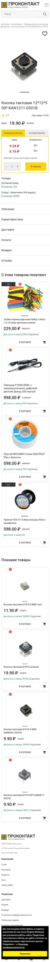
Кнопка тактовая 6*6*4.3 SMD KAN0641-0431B (20, 731)
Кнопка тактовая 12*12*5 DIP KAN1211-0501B (30, 27)
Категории (5, 24)
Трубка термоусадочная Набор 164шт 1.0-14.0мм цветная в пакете (24, 321)
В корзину (36, 166)
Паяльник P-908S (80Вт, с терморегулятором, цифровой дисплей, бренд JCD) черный (20, 388)
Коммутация (17, 24)
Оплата (4, 905)
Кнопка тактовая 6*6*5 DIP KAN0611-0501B (24, 797)
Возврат (5, 910)
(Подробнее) (33, 334)
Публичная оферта (10, 920)
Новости (5, 875)
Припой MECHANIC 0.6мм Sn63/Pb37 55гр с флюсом (24, 456)
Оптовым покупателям (12, 925)
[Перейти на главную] (20, 7)
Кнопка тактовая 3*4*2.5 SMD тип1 (23, 604)
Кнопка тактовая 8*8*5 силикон (21, 666)
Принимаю (25, 954)
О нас (4, 864)
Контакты (6, 870)
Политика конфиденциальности (16, 915)
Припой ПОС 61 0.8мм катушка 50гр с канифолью (25, 521)
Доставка (6, 899)
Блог (3, 880)
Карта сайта (7, 885)
